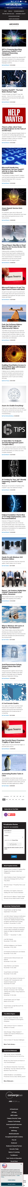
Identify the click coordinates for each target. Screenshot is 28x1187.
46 (16, 799)
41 (23, 796)
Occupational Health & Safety (14, 1137)
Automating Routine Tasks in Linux (12, 774)
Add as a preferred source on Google (14, 7)
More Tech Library (9, 1044)
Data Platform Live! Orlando (11, 966)
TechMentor (14, 1155)
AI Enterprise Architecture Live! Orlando (14, 951)
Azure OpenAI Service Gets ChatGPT (12, 209)
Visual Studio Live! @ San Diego (12, 910)
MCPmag (14, 1130)
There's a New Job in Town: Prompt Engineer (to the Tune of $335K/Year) (14, 129)
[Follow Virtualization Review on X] (13, 1)
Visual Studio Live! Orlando (11, 972)
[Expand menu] (25, 2)
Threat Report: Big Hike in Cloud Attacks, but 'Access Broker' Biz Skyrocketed (14, 247)
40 (20, 796)
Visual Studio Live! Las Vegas (12, 999)
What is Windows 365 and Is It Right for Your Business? (13, 627)
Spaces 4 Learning (14, 1152)
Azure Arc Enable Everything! (12, 406)
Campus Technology (14, 1121)
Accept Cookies (11, 1184)
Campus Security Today (14, 1118)
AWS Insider (14, 1115)
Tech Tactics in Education (14, 1158)
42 (3, 799)
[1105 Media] (14, 1102)
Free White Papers (9, 1014)
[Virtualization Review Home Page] (14, 5)
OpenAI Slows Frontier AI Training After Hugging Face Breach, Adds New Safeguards (14, 871)
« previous (6, 796)
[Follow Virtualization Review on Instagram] (18, 1)
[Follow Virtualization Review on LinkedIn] (11, 1)
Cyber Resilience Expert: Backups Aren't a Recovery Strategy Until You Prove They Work (14, 878)
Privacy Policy (15, 840)
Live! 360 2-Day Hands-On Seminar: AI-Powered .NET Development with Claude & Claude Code (14, 980)
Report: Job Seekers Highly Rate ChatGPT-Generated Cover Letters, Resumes (14, 592)
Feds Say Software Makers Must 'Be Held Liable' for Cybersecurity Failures (12, 326)
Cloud (5, 11)
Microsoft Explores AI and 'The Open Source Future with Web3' (13, 288)
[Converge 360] (14, 1096)
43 (6, 799)
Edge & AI (10, 11)
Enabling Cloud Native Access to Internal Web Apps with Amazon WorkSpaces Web (14, 367)
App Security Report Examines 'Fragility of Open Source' (13, 741)
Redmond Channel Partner (14, 1146)
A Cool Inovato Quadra (10, 703)
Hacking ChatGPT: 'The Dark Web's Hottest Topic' (12, 91)
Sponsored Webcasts (10, 1050)
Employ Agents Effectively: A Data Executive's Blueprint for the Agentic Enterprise (13, 1019)
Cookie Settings (11, 1180)
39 (17, 796)
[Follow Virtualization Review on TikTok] (16, 1)
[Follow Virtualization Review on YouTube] (21, 1)
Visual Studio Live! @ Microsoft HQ (13, 1006)
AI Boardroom (14, 1109)
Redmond (14, 1143)
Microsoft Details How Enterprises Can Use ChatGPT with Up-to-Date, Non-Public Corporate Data (13, 170)
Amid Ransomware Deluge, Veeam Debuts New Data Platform (12, 666)
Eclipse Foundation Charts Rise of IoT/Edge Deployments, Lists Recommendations (13, 516)
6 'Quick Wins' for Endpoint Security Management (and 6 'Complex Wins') (12, 442)
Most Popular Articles (10, 865)
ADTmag (14, 1112)
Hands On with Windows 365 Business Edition (12, 558)
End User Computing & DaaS (8, 13)
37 (11, 796)
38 (14, 796)
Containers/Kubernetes (19, 11)
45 (13, 799)
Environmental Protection (14, 1124)
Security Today (14, 1149)
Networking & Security (21, 13)
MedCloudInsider (14, 1133)
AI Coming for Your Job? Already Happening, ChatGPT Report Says (14, 481)
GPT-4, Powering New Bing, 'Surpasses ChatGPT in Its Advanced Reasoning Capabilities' (12, 52)
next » (23, 799)
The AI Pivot (14, 1161)
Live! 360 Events (14, 1127)
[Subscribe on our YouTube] (8, 816)
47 (19, 799)
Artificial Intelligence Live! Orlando (13, 945)
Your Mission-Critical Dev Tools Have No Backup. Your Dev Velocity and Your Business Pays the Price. (14, 1068)
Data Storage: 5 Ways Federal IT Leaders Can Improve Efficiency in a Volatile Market (13, 1033)
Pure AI (14, 1140)
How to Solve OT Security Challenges (14, 1040)
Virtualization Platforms (14, 16)
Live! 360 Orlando (8, 939)
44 (10, 799)
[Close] (21, 1164)
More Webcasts (8, 1081)
